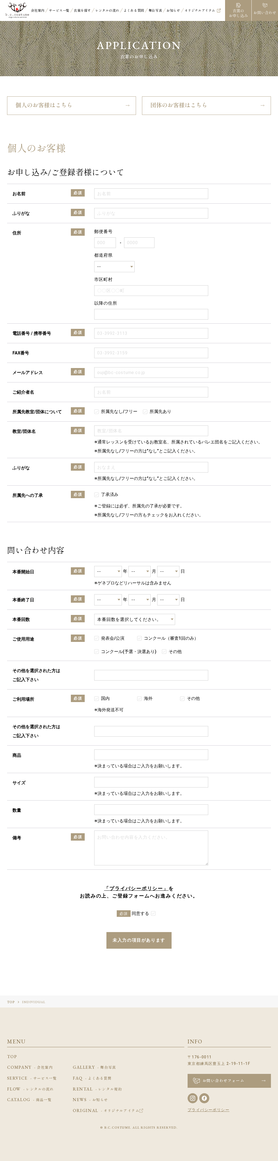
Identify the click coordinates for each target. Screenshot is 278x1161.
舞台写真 (155, 10)
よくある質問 (134, 10)
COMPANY (30, 1067)
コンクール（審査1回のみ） (171, 638)
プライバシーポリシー (208, 1110)
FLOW (30, 1089)
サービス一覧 (59, 10)
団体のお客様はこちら (178, 105)
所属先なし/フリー (119, 411)
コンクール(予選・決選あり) (128, 651)
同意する (140, 913)
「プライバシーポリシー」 (136, 888)
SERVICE (32, 1078)
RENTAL (97, 1089)
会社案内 (38, 10)
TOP (11, 1002)
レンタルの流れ (107, 10)
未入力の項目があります (139, 940)
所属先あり (160, 411)
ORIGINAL (106, 1110)
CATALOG (29, 1099)
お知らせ (173, 10)
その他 (175, 651)
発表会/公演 (112, 638)
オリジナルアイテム (200, 10)
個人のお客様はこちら (43, 105)
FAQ (92, 1078)
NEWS (90, 1099)
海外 (148, 698)
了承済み (109, 494)
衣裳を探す (82, 10)
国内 (105, 698)
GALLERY (94, 1067)
